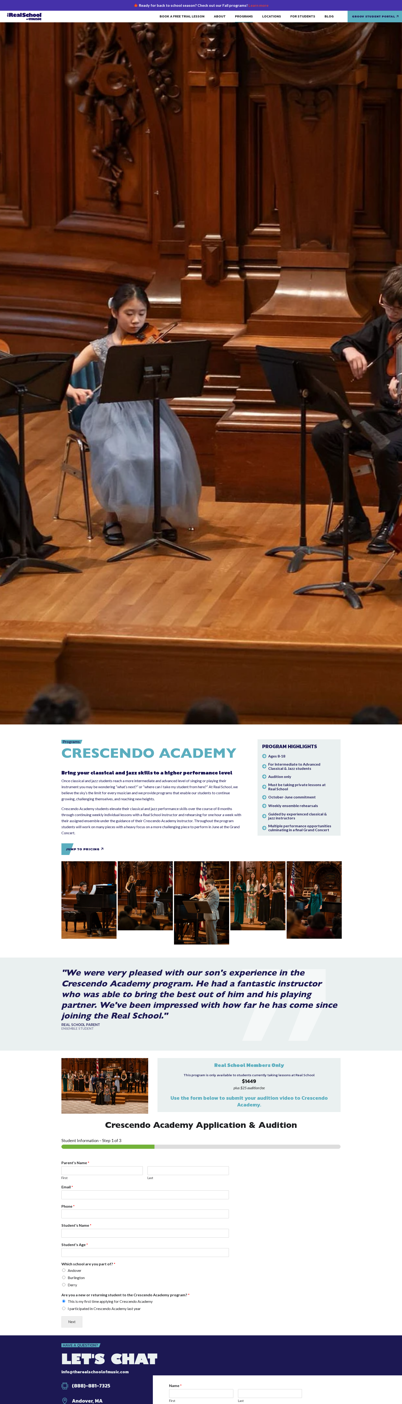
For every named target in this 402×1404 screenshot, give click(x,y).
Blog (329, 16)
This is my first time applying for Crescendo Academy (110, 1301)
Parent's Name (75, 1162)
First (64, 1178)
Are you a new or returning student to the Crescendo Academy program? (125, 1295)
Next (72, 1322)
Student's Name (76, 1225)
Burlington (76, 1277)
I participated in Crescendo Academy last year (104, 1308)
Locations (271, 16)
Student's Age (74, 1244)
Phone (68, 1206)
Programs (244, 16)
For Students (302, 16)
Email (67, 1187)
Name (175, 1385)
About (220, 16)
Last (150, 1178)
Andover (74, 1270)
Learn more (258, 5)
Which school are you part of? (88, 1264)
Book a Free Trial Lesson (182, 16)
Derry (72, 1285)
